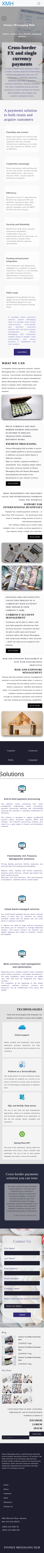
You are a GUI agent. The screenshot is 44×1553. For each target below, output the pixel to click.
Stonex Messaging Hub (19, 25)
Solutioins (8, 1502)
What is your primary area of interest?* (21, 1300)
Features (7, 1493)
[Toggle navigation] (39, 3)
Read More (13, 483)
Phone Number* (11, 1279)
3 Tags (29, 1343)
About (6, 1489)
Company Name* (12, 1289)
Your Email (24, 1433)
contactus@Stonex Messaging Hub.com (18, 1538)
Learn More (22, 352)
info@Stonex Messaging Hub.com (16, 1535)
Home (6, 1485)
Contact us (8, 1506)
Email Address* (11, 1269)
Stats (6, 1498)
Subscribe (37, 1434)
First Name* (9, 1248)
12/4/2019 (22, 1343)
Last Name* (9, 1259)
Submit (22, 1315)
